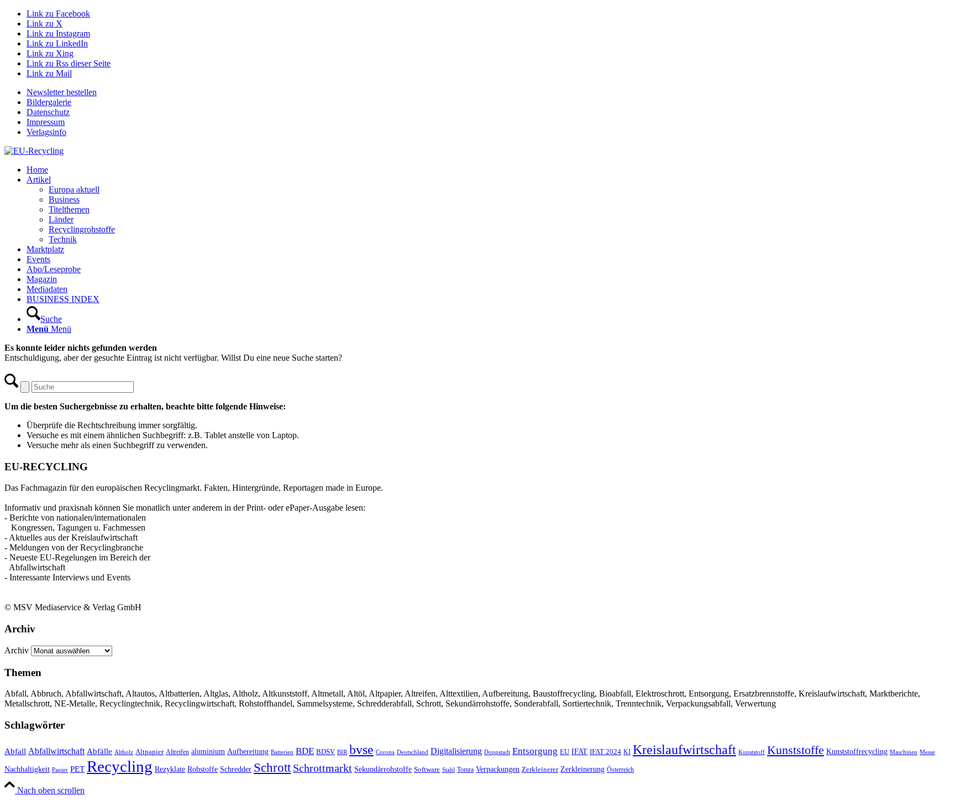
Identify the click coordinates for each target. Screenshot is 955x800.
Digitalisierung (456, 751)
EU (564, 751)
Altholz (123, 752)
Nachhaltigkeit (27, 769)
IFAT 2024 (605, 752)
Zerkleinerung (582, 769)
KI (627, 752)
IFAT (579, 751)
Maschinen (903, 752)
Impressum (46, 122)
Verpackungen (498, 769)
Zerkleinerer (540, 769)
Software (427, 769)
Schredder (235, 769)
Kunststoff (751, 752)
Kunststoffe (795, 750)
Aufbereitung (248, 751)
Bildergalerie (49, 102)
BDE (305, 751)
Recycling (120, 766)
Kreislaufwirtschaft (684, 749)
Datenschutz (48, 112)
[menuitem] (489, 92)
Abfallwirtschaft (56, 751)
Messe (927, 752)
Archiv (16, 650)
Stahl (448, 769)
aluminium (208, 751)
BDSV (325, 752)
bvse (361, 749)
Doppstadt (497, 752)
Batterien (282, 752)
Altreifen (177, 752)
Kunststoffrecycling (857, 751)
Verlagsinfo (46, 132)
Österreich (620, 769)
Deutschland (412, 752)
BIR (342, 752)
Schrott (272, 768)
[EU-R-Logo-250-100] (34, 150)
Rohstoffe (202, 769)
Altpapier (149, 751)
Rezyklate (170, 769)
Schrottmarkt (322, 768)
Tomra (465, 769)
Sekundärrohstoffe (383, 769)
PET (77, 769)
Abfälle (99, 751)
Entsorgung (535, 751)
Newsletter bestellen (62, 92)
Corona (385, 752)
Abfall (15, 751)
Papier (60, 769)
